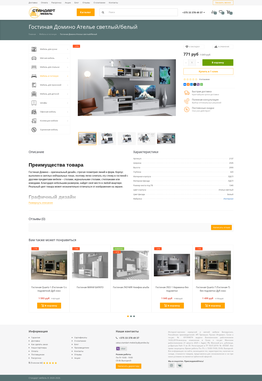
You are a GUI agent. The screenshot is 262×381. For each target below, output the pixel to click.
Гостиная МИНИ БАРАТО (90, 287)
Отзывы (86, 3)
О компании (99, 3)
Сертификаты (80, 337)
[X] (194, 84)
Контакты (113, 3)
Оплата (44, 3)
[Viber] (198, 84)
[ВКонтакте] (184, 84)
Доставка (33, 3)
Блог (76, 3)
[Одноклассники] (188, 84)
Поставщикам (37, 354)
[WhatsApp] (201, 84)
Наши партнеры (39, 347)
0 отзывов (204, 79)
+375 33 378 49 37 (129, 337)
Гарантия (35, 337)
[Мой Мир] (191, 84)
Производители (81, 347)
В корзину (218, 62)
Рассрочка (56, 3)
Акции (68, 3)
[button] (126, 88)
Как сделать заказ (39, 344)
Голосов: (36, 362)
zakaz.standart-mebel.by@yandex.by (132, 342)
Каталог (85, 12)
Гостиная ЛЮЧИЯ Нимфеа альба (131, 287)
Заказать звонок (223, 2)
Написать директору (128, 366)
